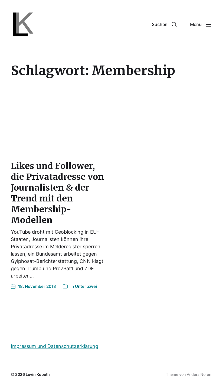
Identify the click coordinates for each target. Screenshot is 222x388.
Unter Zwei (86, 286)
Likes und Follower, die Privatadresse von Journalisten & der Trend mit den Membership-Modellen (57, 193)
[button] (164, 24)
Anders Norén (199, 374)
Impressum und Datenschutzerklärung (54, 346)
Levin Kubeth (38, 374)
